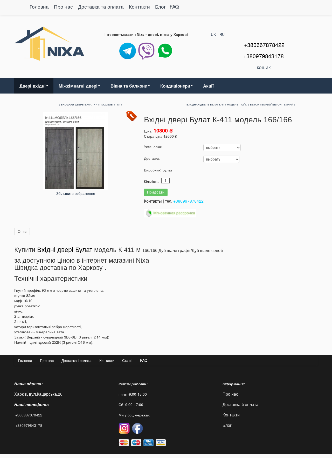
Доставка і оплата (76, 360)
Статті (127, 360)
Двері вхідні (32, 86)
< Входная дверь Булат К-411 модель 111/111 (91, 104)
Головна (39, 6)
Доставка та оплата (101, 6)
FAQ (174, 6)
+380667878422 (264, 45)
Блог (160, 6)
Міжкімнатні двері (78, 86)
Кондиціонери (175, 86)
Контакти (140, 6)
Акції (208, 86)
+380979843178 (28, 425)
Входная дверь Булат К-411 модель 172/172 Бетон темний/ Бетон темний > (240, 104)
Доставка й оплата (240, 404)
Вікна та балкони (128, 86)
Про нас (63, 6)
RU (222, 34)
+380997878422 (188, 201)
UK (214, 34)
